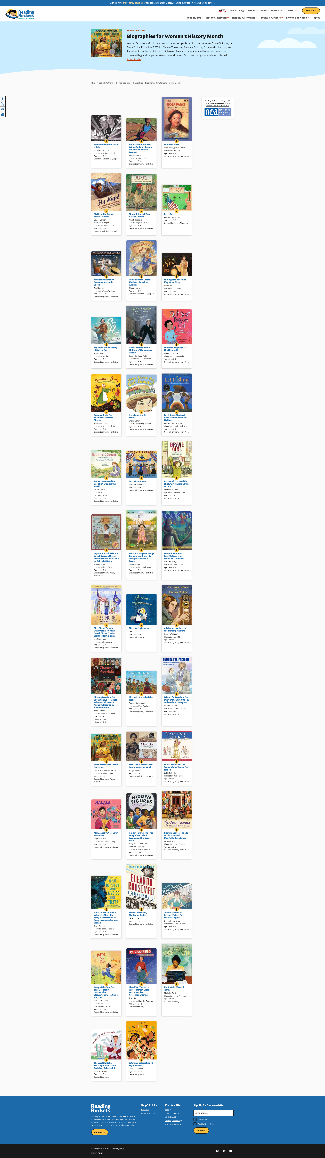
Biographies (138, 83)
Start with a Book (173, 1124)
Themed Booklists (136, 30)
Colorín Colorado (173, 1113)
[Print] (3, 114)
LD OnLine (170, 1117)
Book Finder (134, 59)
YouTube (231, 1151)
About (233, 10)
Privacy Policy (97, 1153)
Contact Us (99, 1132)
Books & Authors (106, 83)
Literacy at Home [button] (296, 17)
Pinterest (224, 1151)
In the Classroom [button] (216, 17)
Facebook (217, 1151)
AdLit (168, 1109)
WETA (222, 10)
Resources (253, 10)
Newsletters (277, 10)
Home (93, 83)
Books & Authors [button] (271, 17)
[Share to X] (3, 104)
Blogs (242, 10)
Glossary (145, 1109)
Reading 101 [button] (193, 17)
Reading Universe (173, 1120)
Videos (264, 10)
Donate (313, 11)
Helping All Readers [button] (243, 17)
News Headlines (148, 1113)
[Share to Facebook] (3, 98)
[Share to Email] (3, 109)
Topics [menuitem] (316, 17)
